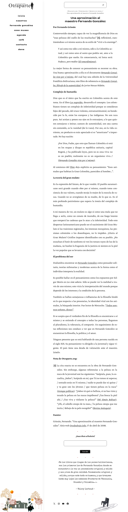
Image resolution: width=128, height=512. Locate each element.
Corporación (83, 11)
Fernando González (87, 262)
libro (72, 167)
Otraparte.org (73, 11)
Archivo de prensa (96, 11)
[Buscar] (103, 5)
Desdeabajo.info (78, 425)
